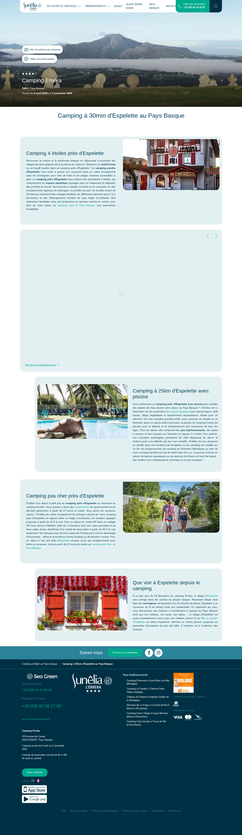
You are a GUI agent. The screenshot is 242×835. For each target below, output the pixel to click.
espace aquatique (180, 411)
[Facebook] (149, 653)
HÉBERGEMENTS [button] (95, 6)
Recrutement (158, 811)
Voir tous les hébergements (40, 364)
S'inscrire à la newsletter (124, 652)
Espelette (65, 540)
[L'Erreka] (32, 6)
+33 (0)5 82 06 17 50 (42, 706)
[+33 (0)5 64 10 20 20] (180, 6)
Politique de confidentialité (104, 811)
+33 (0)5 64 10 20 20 (194, 7)
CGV (63, 811)
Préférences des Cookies (135, 811)
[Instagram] (158, 653)
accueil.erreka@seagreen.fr (36, 719)
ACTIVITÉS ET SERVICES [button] (62, 6)
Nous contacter (35, 772)
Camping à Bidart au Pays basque (39, 664)
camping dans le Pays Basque (76, 205)
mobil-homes (82, 507)
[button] (216, 6)
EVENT (118, 6)
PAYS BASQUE (154, 6)
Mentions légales (79, 811)
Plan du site (174, 811)
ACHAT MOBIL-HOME (134, 6)
